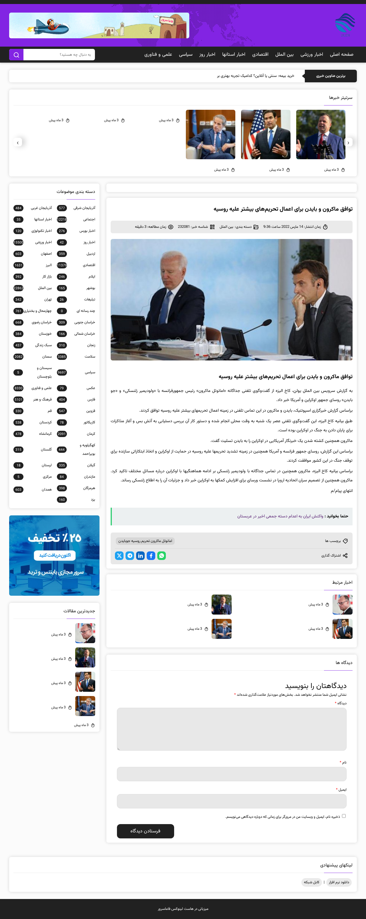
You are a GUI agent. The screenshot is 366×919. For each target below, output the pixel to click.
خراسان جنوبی (77, 322)
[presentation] (348, 142)
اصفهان (33, 254)
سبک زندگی (33, 345)
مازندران (77, 477)
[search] (16, 54)
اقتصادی (260, 54)
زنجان (77, 345)
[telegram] (130, 555)
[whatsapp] (161, 555)
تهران (33, 299)
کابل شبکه (311, 882)
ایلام (77, 277)
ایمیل (341, 790)
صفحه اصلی (341, 54)
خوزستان (33, 334)
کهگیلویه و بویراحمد (77, 449)
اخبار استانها (233, 54)
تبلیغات (77, 299)
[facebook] (151, 555)
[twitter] (119, 555)
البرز (33, 265)
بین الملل (284, 54)
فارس (77, 399)
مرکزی (34, 477)
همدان (33, 490)
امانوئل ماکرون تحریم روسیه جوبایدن (145, 541)
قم (33, 411)
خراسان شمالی (77, 334)
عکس (77, 388)
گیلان (77, 465)
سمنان (33, 357)
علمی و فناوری (158, 54)
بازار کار (33, 277)
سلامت (76, 357)
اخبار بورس (77, 231)
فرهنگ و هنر (33, 399)
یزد (77, 500)
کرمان (76, 434)
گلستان (33, 449)
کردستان (33, 422)
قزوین (77, 411)
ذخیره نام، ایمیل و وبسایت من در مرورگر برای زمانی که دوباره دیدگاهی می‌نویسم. (282, 817)
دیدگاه (341, 703)
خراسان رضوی (33, 322)
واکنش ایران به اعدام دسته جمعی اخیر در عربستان (280, 516)
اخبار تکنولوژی (33, 231)
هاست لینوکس (182, 909)
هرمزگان (77, 488)
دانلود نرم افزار (339, 882)
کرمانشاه (33, 434)
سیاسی (185, 54)
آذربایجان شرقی (77, 208)
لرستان (34, 465)
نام (343, 762)
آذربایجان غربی (33, 208)
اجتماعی (76, 219)
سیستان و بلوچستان (34, 372)
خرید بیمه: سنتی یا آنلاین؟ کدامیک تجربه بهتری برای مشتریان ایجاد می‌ (239, 76)
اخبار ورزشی (312, 54)
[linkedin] (140, 555)
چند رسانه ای (78, 311)
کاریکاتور (77, 422)
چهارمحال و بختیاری (33, 311)
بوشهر (77, 288)
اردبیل (77, 254)
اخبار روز (207, 54)
